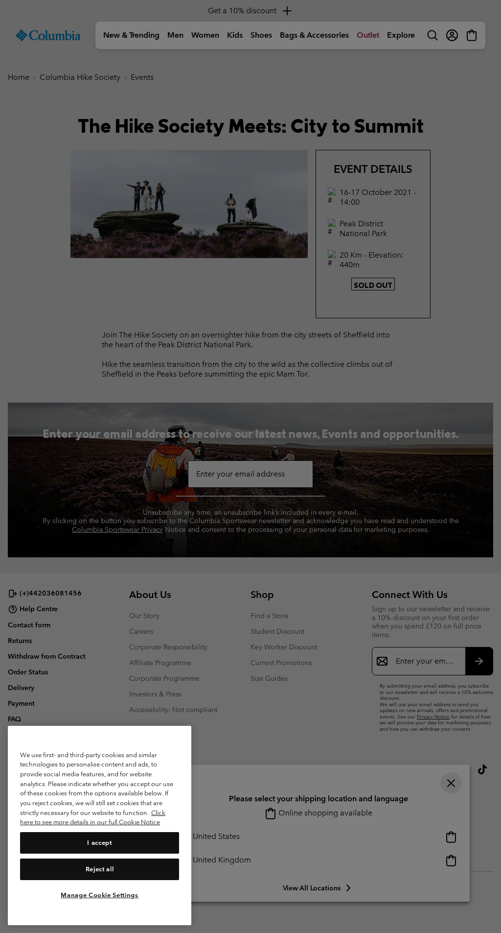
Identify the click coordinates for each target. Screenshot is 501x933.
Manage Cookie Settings (99, 895)
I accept (99, 842)
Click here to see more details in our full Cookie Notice (92, 818)
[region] (99, 825)
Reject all (100, 869)
